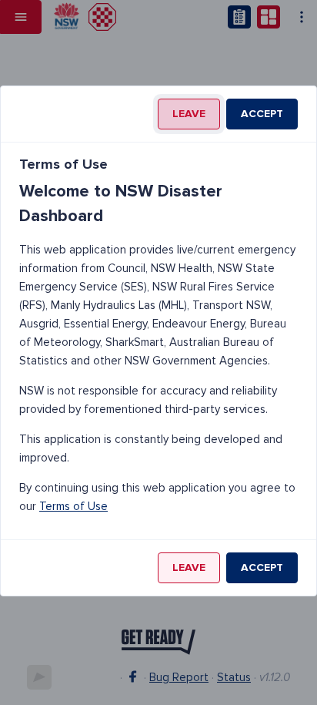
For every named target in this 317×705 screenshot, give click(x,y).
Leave (188, 113)
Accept (262, 113)
